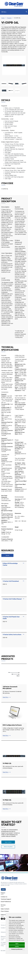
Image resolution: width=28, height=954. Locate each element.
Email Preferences (6, 901)
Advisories (3, 932)
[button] (26, 12)
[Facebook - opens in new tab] (2, 918)
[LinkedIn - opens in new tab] (4, 918)
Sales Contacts (8, 842)
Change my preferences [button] (16, 949)
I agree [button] (16, 943)
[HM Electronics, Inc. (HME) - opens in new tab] (3, 889)
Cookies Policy (4, 927)
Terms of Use (4, 925)
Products (9, 18)
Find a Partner (5, 911)
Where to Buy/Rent (8, 846)
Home (2, 18)
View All (7, 555)
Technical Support (6, 899)
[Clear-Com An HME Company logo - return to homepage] (9, 878)
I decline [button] (17, 946)
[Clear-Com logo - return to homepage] (14, 4)
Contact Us (4, 896)
